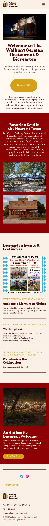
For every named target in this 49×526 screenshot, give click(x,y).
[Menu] (43, 4)
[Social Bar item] (21, 476)
